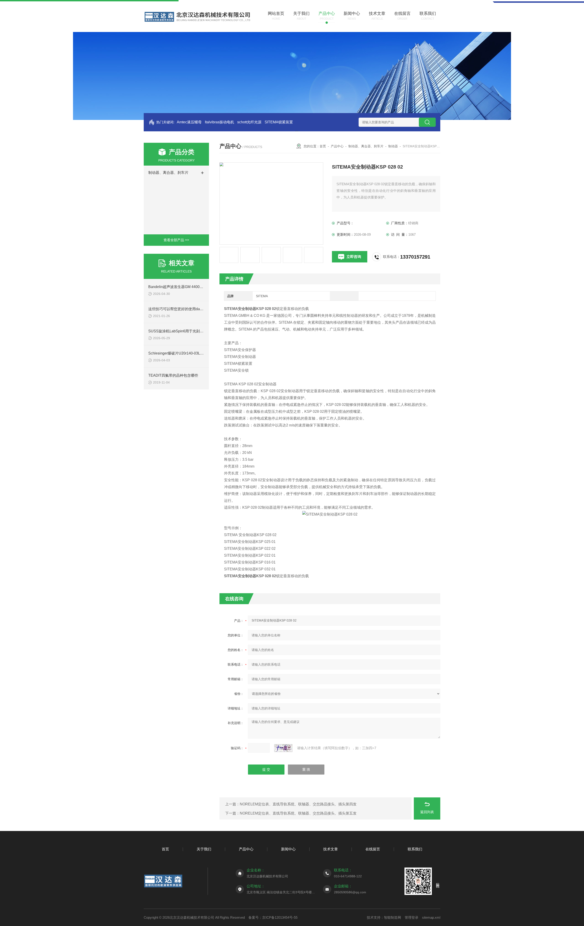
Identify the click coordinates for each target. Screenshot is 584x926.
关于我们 (204, 849)
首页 (323, 146)
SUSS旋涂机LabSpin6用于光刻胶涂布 (179, 331)
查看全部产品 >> (176, 240)
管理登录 (411, 917)
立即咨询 (354, 257)
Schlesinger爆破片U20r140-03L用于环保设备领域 (188, 353)
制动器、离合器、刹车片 (168, 173)
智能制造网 (392, 917)
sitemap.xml (431, 917)
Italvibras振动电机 (219, 122)
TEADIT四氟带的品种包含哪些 (173, 375)
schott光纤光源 (249, 122)
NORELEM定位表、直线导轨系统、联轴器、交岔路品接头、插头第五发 (298, 813)
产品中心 (337, 146)
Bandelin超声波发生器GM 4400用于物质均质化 (186, 287)
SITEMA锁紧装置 (279, 122)
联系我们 (415, 849)
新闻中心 (288, 849)
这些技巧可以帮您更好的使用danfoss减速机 (183, 309)
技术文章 (330, 849)
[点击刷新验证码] (283, 748)
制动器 (393, 146)
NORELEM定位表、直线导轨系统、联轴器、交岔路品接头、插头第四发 (298, 804)
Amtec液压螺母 (189, 122)
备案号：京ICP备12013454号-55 (272, 917)
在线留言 (372, 849)
